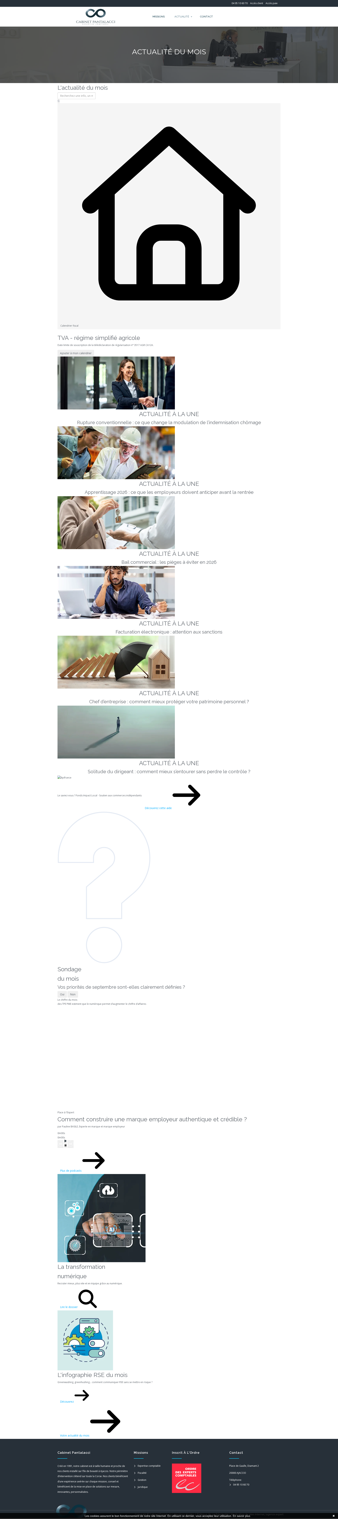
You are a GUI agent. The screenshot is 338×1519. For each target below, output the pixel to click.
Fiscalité (142, 1473)
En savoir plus (241, 1515)
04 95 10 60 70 (240, 3)
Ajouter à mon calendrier (76, 353)
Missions (159, 16)
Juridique (143, 1487)
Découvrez (67, 1401)
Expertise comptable (149, 1465)
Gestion (142, 1480)
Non (73, 994)
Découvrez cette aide (159, 808)
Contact (206, 16)
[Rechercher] (59, 101)
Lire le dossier (69, 1307)
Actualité (181, 16)
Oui (62, 994)
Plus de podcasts (71, 1170)
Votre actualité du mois (75, 1435)
